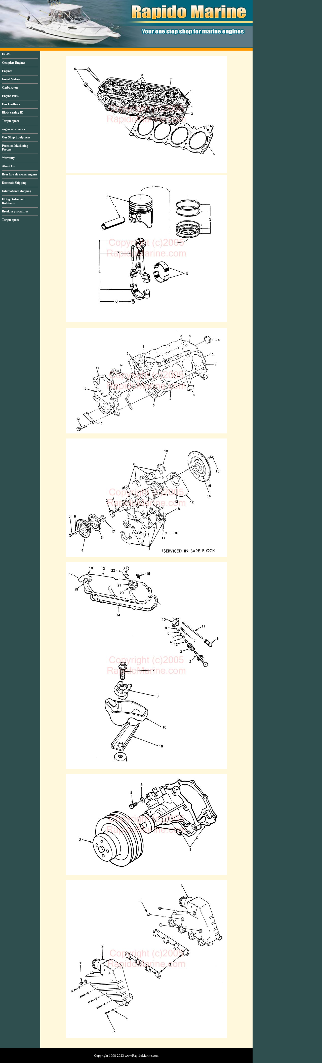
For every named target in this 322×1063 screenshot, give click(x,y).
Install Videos (11, 79)
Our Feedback (11, 104)
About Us (8, 166)
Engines (7, 71)
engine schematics (13, 129)
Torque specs (10, 121)
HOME (6, 54)
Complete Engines (13, 62)
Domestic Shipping (14, 183)
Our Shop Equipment (16, 137)
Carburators (10, 87)
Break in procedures (15, 211)
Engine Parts (10, 96)
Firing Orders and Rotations (13, 201)
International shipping (16, 191)
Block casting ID (12, 112)
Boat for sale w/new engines (19, 174)
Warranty (8, 158)
